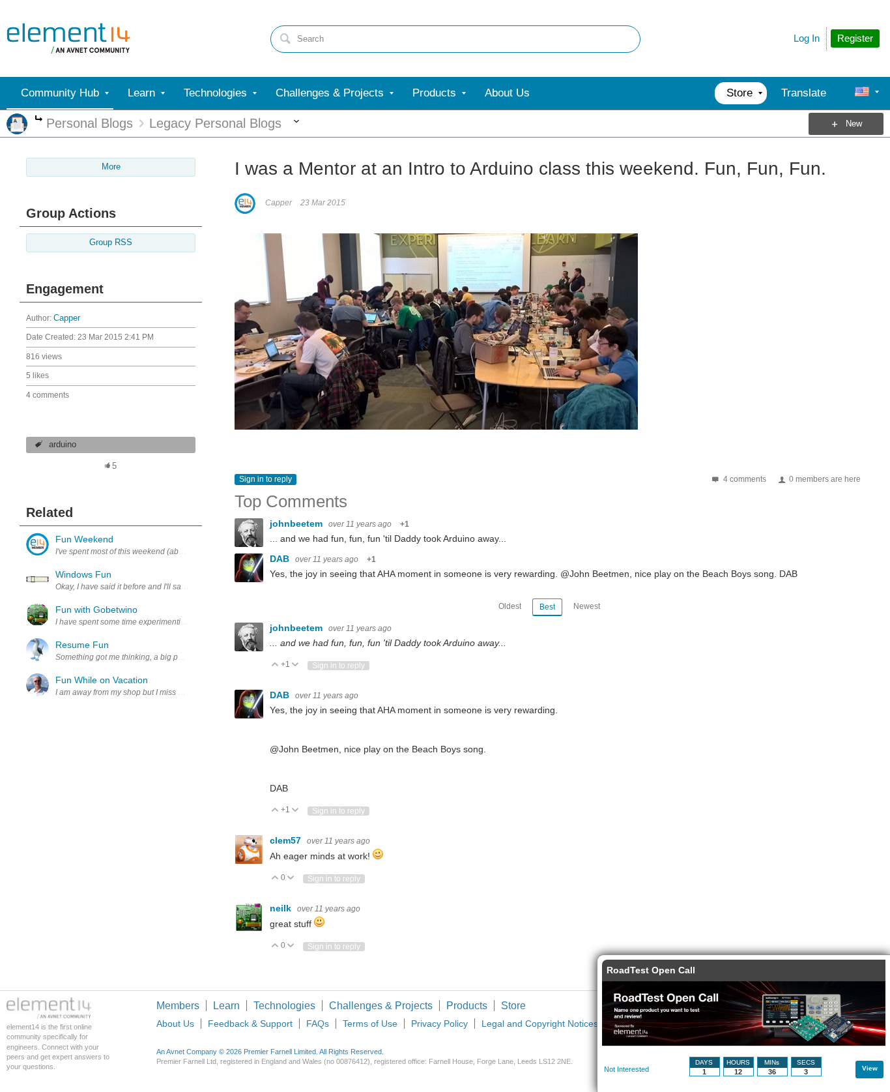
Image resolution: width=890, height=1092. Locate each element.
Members (177, 1005)
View (870, 1068)
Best (547, 607)
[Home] (68, 38)
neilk (282, 908)
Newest (586, 606)
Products (466, 1005)
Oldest (509, 606)
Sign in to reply (265, 479)
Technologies (284, 1005)
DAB (281, 558)
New (854, 123)
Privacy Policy (439, 1023)
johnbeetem (297, 523)
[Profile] (861, 93)
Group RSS (110, 242)
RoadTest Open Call (651, 970)
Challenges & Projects (381, 1005)
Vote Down (295, 665)
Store (513, 1005)
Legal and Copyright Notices (539, 1023)
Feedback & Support (250, 1023)
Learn (226, 1005)
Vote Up (275, 665)
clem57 (287, 840)
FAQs (317, 1023)
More (39, 119)
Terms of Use (370, 1023)
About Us (175, 1023)
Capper (66, 318)
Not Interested (626, 1069)
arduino (62, 444)
